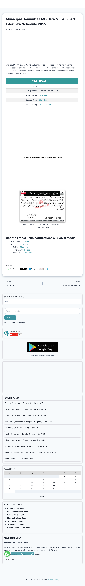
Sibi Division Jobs (15, 521)
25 (20, 488)
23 (75, 485)
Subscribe (10, 317)
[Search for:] (42, 301)
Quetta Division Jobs (16, 515)
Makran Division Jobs (16, 518)
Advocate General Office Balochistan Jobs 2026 (26, 415)
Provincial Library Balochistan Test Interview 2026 (27, 446)
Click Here (43, 95)
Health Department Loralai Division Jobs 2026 (25, 434)
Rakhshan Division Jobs (17, 512)
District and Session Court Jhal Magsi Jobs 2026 (26, 440)
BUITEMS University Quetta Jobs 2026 (22, 428)
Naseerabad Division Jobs (18, 528)
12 (32, 482)
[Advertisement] (42, 48)
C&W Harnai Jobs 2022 (73, 284)
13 (43, 482)
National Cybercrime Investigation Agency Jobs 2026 (28, 422)
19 (32, 485)
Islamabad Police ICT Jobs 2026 (19, 459)
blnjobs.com (53, 580)
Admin (10, 29)
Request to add (45, 105)
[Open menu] (81, 4)
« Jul (41, 497)
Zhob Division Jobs (15, 524)
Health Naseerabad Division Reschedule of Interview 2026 (30, 452)
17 (9, 485)
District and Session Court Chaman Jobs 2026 (25, 409)
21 (54, 485)
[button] (7, 554)
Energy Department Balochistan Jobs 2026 (24, 403)
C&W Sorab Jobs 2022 (11, 284)
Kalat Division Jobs (15, 508)
